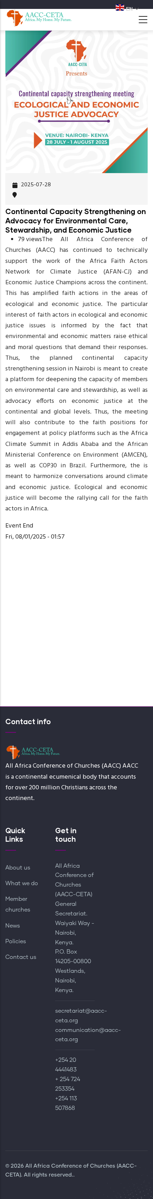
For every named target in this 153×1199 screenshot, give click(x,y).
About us (17, 868)
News (12, 926)
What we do (21, 883)
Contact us (20, 957)
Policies (15, 941)
